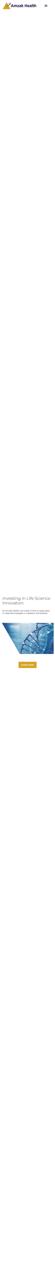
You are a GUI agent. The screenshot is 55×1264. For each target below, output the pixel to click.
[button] (46, 5)
